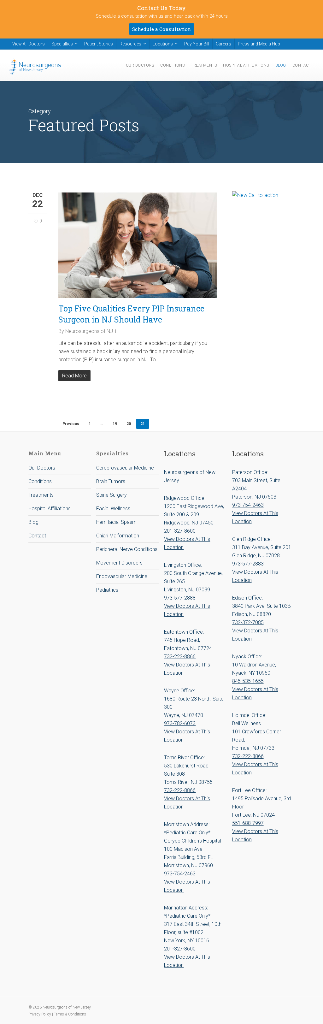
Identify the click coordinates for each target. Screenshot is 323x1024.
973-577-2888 (180, 598)
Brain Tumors (110, 481)
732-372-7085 (248, 622)
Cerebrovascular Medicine (125, 468)
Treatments (41, 495)
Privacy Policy (40, 1014)
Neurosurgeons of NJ (89, 331)
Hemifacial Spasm (116, 522)
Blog (33, 522)
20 (128, 424)
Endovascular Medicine (121, 576)
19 (115, 424)
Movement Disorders (119, 563)
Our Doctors (41, 468)
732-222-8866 (180, 657)
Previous (70, 424)
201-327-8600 (180, 531)
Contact (37, 536)
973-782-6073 (180, 723)
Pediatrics (107, 590)
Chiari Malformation (117, 536)
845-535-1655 (248, 681)
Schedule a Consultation (161, 29)
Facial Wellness (113, 509)
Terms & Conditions (70, 1014)
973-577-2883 (248, 564)
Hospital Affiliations (49, 509)
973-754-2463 (180, 874)
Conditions (40, 481)
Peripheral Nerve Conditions (126, 549)
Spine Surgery (111, 495)
